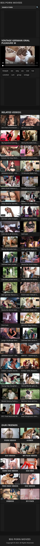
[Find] (37, 7)
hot (33, 71)
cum (12, 75)
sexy (17, 71)
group (19, 75)
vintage (26, 75)
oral (27, 71)
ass (22, 71)
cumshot (6, 75)
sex (12, 71)
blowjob (5, 71)
